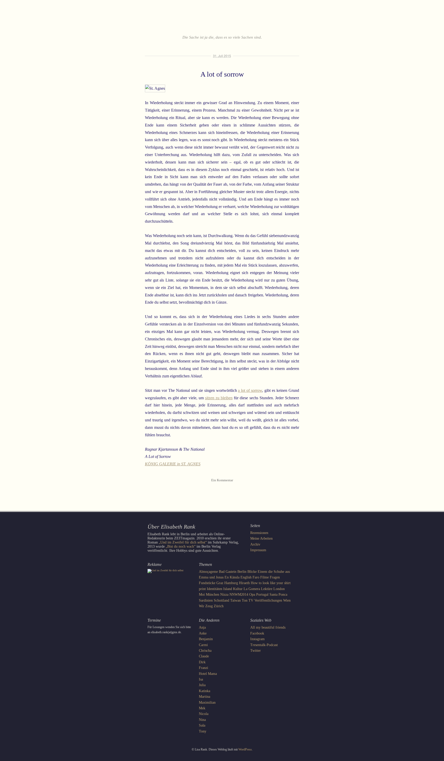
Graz (219, 583)
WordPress (245, 749)
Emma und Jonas (211, 577)
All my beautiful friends (267, 627)
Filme (264, 577)
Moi (202, 594)
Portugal (262, 594)
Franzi (203, 668)
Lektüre (266, 589)
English (246, 577)
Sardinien (206, 600)
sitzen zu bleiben (219, 398)
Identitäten (214, 589)
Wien (287, 600)
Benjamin (206, 639)
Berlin (241, 572)
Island (227, 589)
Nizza (224, 594)
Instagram (257, 639)
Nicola (203, 714)
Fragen (275, 577)
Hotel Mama (208, 674)
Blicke (252, 572)
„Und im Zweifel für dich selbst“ (183, 542)
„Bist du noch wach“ (181, 546)
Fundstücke (207, 583)
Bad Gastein (227, 572)
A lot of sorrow (222, 74)
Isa (201, 679)
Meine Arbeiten (261, 538)
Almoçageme (208, 572)
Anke (203, 633)
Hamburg (231, 583)
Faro (256, 577)
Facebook (257, 633)
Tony (202, 731)
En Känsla (232, 577)
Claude (204, 656)
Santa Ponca (278, 594)
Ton (244, 600)
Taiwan (235, 600)
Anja (202, 627)
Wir (201, 606)
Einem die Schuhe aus (274, 572)
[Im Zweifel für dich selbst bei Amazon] (165, 570)
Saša (202, 725)
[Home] (222, 21)
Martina (204, 697)
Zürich (219, 606)
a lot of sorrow (250, 390)
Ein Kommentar (222, 480)
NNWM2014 (238, 594)
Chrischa (205, 651)
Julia (202, 685)
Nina (202, 720)
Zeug (209, 606)
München (212, 594)
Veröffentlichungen (268, 600)
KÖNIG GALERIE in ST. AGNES (172, 464)
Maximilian (207, 702)
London (279, 589)
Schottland (221, 600)
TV (250, 600)
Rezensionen (259, 533)
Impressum (258, 550)
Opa (252, 594)
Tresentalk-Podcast (264, 645)
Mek (202, 708)
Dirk (202, 662)
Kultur (238, 589)
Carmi (203, 645)
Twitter (255, 651)
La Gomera (252, 589)
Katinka (204, 691)
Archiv (255, 544)
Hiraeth (244, 583)
